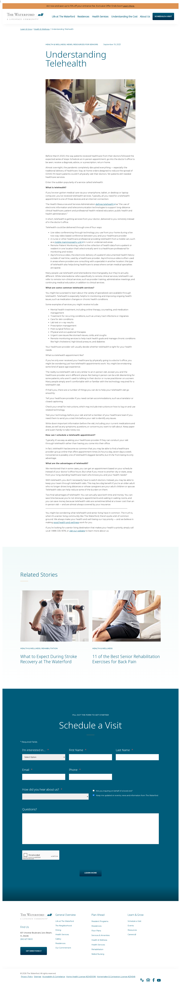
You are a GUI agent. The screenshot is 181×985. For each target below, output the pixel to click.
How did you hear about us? (42, 789)
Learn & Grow (26, 29)
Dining (58, 930)
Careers (132, 934)
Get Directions (33, 949)
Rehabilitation (97, 949)
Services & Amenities (100, 935)
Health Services (62, 934)
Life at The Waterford (64, 921)
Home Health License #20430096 (81, 977)
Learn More (90, 873)
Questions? (29, 809)
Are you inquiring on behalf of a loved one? (114, 791)
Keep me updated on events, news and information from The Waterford (127, 795)
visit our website (77, 531)
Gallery (58, 939)
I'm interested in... (35, 750)
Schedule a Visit (134, 921)
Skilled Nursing (97, 954)
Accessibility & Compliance (53, 977)
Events (131, 926)
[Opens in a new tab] (154, 980)
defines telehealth (105, 204)
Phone (75, 769)
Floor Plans (96, 931)
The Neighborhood (63, 926)
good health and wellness (66, 522)
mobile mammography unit (68, 242)
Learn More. (129, 6)
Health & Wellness (41, 29)
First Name (77, 750)
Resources (132, 930)
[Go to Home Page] (25, 18)
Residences (60, 943)
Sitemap (37, 977)
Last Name (124, 750)
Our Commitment (63, 948)
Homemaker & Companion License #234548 (116, 977)
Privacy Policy (27, 977)
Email (27, 769)
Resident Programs (99, 921)
